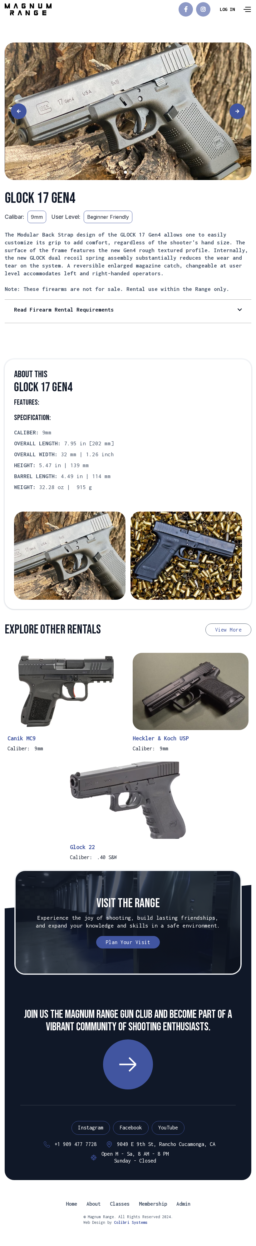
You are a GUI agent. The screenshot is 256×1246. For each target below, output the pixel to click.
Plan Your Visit (128, 942)
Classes (120, 1204)
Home (71, 1204)
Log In (227, 9)
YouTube (168, 1127)
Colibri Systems (131, 1222)
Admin (183, 1204)
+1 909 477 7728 (76, 1144)
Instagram (90, 1127)
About (93, 1204)
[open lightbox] (128, 111)
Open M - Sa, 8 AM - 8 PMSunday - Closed (135, 1157)
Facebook (131, 1127)
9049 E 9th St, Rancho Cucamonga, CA (166, 1144)
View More (228, 630)
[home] (28, 9)
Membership (153, 1204)
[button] (247, 9)
